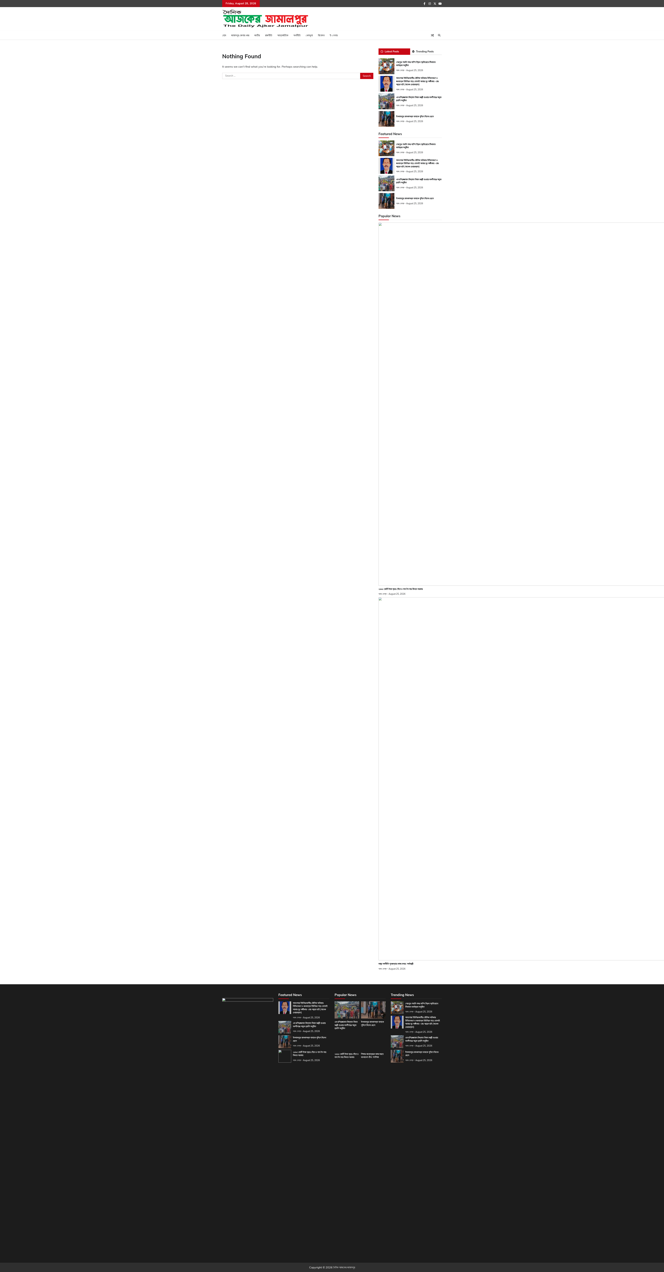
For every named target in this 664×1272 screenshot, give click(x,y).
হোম (224, 35)
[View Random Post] (432, 35)
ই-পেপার (334, 35)
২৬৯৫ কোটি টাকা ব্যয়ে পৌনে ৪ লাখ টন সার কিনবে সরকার (401, 589)
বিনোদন (321, 35)
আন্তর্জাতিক (282, 35)
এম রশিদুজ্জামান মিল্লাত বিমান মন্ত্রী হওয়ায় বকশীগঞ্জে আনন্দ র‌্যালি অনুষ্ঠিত (346, 1025)
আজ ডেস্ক (400, 70)
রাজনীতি (268, 35)
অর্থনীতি (297, 35)
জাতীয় (257, 35)
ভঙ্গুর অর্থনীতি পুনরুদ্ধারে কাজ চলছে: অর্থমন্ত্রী (396, 963)
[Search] (439, 35)
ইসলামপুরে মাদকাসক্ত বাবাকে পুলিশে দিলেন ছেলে (415, 116)
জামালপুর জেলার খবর (240, 35)
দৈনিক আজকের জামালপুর (344, 1267)
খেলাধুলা (309, 35)
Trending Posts (425, 51)
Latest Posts (392, 51)
